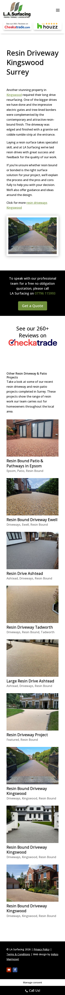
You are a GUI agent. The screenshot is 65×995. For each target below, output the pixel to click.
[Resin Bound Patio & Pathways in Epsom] (32, 438)
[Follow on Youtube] (8, 969)
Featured (12, 740)
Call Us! (34, 990)
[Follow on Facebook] (15, 969)
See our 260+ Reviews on (32, 332)
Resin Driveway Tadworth (29, 627)
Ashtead (12, 578)
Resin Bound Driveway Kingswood (26, 791)
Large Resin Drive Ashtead (30, 681)
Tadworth (48, 632)
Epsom (11, 471)
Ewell (25, 525)
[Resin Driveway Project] (32, 711)
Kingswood (14, 95)
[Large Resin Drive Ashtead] (32, 658)
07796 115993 (45, 293)
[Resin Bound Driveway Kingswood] (32, 765)
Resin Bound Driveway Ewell (31, 519)
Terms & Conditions (18, 954)
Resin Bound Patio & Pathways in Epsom (24, 463)
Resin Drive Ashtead (24, 573)
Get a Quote (32, 305)
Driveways (13, 525)
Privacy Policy (41, 949)
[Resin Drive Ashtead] (32, 550)
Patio (20, 471)
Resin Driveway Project (27, 734)
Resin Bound (34, 471)
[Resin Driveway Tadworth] (32, 604)
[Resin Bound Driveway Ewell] (32, 496)
